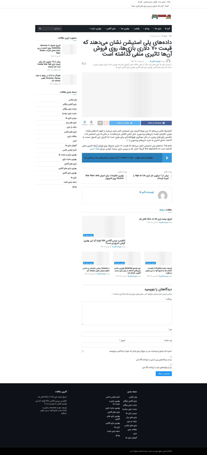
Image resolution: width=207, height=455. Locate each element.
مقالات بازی (134, 64)
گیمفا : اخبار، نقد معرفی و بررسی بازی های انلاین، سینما (150, 6)
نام (170, 329)
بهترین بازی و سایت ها (68, 154)
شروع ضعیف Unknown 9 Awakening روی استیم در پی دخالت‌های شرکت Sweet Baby (48, 49)
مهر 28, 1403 (55, 56)
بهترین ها (125, 28)
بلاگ (168, 2)
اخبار (75, 141)
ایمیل (122, 340)
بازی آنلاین (111, 28)
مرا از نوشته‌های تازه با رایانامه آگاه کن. (157, 367)
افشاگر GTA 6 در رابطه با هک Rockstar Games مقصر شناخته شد (47, 78)
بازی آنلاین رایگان (70, 104)
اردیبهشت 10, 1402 (137, 61)
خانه (170, 36)
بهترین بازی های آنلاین (144, 67)
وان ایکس (73, 99)
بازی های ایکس (70, 131)
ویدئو (147, 28)
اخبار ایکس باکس (70, 150)
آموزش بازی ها (123, 64)
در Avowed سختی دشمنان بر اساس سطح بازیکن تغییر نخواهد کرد (96, 269)
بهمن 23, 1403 (151, 222)
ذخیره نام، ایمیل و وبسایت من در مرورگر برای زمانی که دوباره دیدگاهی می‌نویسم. (140, 351)
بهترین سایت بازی (110, 64)
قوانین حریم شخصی (150, 2)
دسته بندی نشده (70, 182)
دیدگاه (168, 299)
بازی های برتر (154, 64)
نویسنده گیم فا (155, 61)
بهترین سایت (95, 28)
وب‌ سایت (168, 340)
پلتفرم (137, 28)
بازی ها (158, 28)
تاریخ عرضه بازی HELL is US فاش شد (155, 219)
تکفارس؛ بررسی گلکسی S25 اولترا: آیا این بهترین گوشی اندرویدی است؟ (104, 242)
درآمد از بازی (143, 64)
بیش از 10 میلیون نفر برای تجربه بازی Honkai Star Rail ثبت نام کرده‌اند (49, 64)
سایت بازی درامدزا (69, 113)
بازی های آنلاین (158, 67)
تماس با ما (161, 2)
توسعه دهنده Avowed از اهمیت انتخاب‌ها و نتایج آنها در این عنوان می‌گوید (159, 270)
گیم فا (140, 2)
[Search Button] (40, 28)
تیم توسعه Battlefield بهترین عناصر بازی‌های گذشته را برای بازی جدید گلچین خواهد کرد (127, 270)
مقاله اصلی (94, 149)
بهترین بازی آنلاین (128, 67)
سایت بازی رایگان (70, 109)
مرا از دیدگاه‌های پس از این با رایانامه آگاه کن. (154, 359)
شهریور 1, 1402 (54, 84)
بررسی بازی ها (155, 36)
